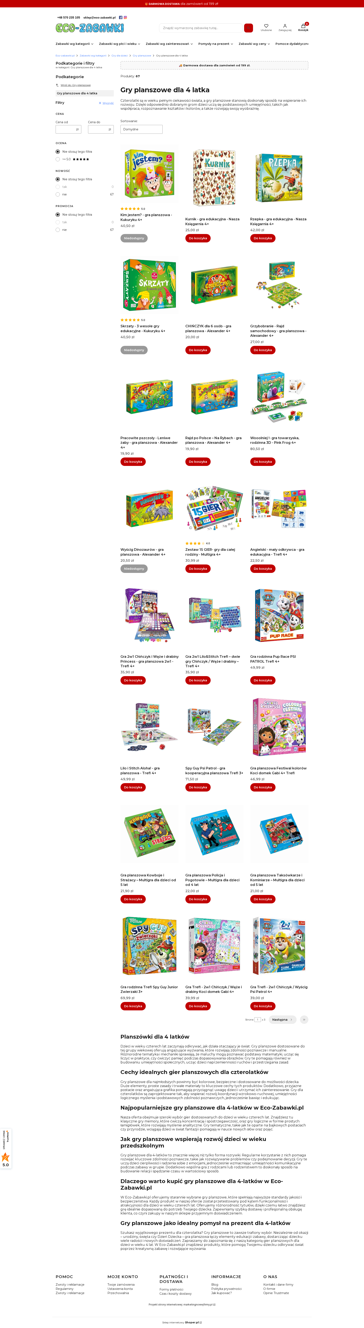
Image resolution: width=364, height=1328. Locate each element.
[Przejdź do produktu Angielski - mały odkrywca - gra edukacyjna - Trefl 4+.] (279, 508)
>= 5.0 (66, 159)
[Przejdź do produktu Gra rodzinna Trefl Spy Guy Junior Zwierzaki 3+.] (149, 946)
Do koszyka (198, 238)
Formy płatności (171, 1289)
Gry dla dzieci (119, 55)
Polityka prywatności (226, 1289)
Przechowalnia (118, 1293)
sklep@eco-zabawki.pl (99, 17)
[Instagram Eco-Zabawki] (125, 17)
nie (64, 194)
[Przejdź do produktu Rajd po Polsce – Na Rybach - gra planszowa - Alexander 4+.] (214, 396)
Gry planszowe (142, 55)
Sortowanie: (129, 121)
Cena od (62, 122)
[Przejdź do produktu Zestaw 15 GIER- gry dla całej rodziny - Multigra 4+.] (214, 508)
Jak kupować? (221, 1293)
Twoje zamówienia (121, 1285)
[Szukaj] (248, 28)
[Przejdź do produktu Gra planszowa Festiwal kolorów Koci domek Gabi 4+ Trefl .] (279, 727)
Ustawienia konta (120, 1289)
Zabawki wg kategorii (93, 55)
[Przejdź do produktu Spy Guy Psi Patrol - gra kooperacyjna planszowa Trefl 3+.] (214, 727)
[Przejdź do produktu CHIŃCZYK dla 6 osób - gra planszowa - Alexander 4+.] (214, 285)
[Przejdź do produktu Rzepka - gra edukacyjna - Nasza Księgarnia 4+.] (279, 178)
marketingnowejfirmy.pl (198, 1304)
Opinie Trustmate (276, 1293)
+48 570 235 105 (68, 17)
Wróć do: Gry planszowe (76, 85)
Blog (214, 1285)
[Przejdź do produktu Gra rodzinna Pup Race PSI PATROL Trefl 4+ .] (279, 615)
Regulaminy (65, 1289)
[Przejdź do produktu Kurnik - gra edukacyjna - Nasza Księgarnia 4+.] (214, 178)
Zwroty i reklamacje (70, 1285)
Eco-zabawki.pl (65, 55)
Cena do (94, 122)
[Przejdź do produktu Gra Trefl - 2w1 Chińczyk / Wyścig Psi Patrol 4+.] (279, 946)
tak (64, 187)
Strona (249, 1019)
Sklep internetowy (180, 1322)
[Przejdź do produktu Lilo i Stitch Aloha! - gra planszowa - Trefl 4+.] (149, 727)
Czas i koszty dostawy (175, 1294)
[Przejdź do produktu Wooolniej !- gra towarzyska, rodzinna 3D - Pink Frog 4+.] (279, 396)
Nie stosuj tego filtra (77, 152)
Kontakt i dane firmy (278, 1285)
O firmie (269, 1289)
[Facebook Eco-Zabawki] (120, 17)
